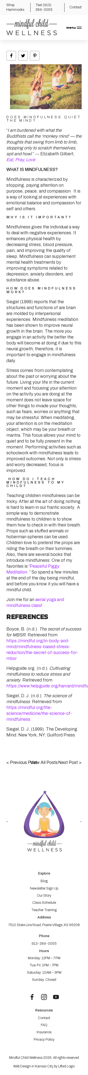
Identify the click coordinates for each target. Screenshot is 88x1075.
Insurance (44, 1032)
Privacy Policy (44, 1039)
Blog (44, 881)
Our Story (44, 895)
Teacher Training (44, 910)
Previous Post (21, 762)
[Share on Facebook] (11, 56)
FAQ (44, 1025)
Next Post (70, 762)
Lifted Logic (66, 1066)
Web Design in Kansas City (33, 1066)
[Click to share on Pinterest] (35, 56)
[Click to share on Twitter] (23, 56)
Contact (44, 1018)
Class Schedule (44, 903)
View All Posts (44, 762)
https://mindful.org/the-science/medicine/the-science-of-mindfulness (39, 713)
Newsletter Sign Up (44, 888)
